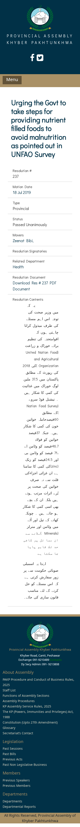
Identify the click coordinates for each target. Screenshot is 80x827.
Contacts (56, 660)
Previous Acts (12, 759)
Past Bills (9, 754)
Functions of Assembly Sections (26, 695)
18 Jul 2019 (22, 192)
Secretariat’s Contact (18, 733)
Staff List (9, 690)
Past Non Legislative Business (25, 764)
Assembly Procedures (19, 701)
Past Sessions (13, 748)
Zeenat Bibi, (23, 240)
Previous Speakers (16, 780)
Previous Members (16, 785)
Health (18, 266)
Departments (12, 801)
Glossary (9, 728)
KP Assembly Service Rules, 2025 (27, 706)
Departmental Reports (19, 806)
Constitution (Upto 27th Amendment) (30, 722)
